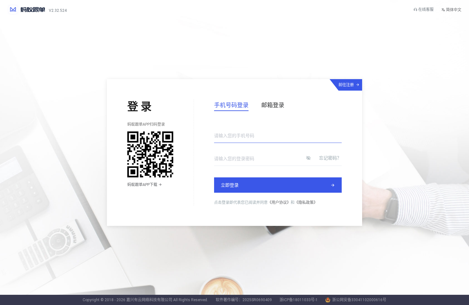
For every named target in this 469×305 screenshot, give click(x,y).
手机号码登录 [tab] (231, 105)
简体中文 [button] (453, 10)
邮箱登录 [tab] (272, 105)
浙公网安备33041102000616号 (359, 300)
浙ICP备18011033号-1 (298, 300)
